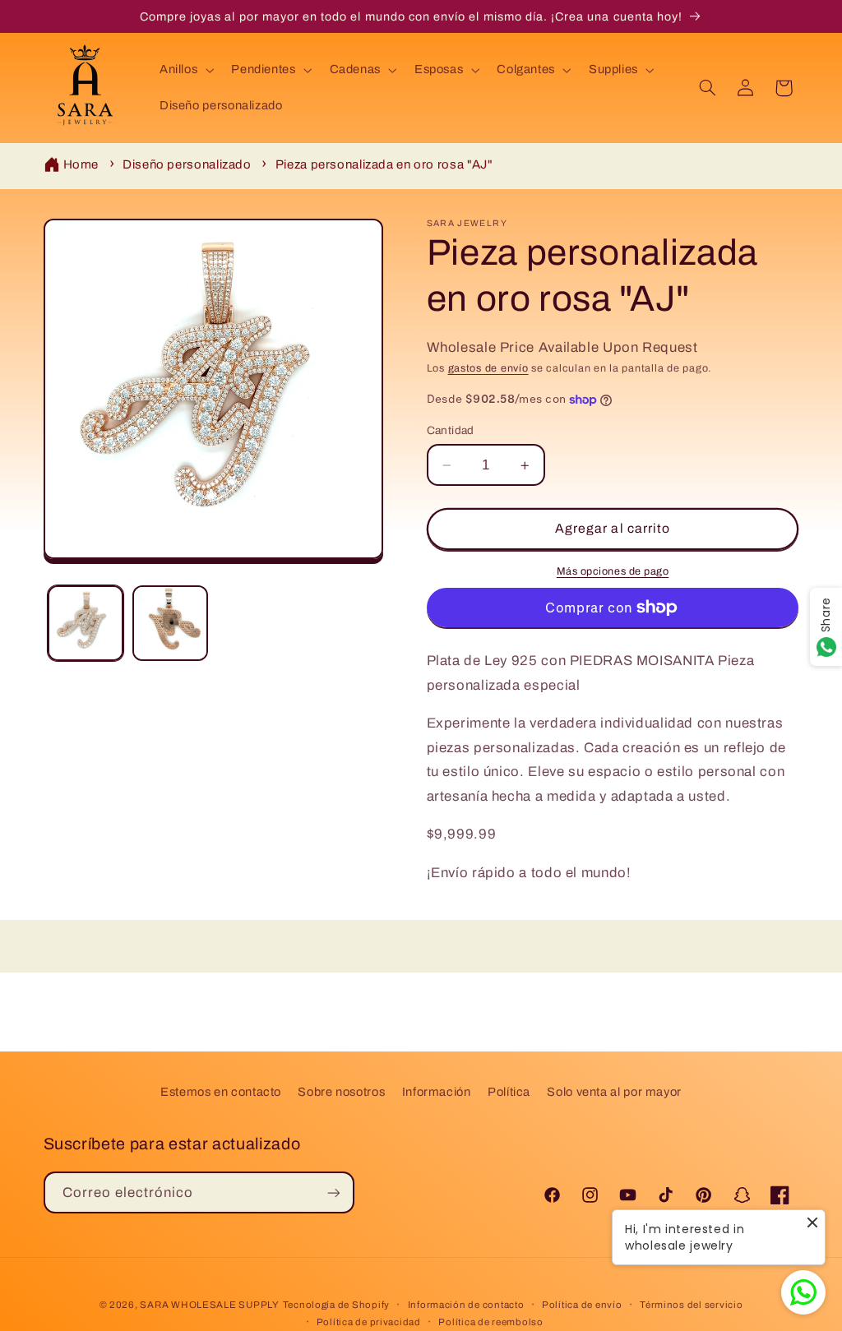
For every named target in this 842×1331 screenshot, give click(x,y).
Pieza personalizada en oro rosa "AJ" (384, 164)
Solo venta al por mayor (614, 1091)
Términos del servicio (691, 1305)
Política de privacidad (369, 1322)
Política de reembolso (490, 1322)
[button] (184, 70)
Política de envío (582, 1305)
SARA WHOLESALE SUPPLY (209, 1305)
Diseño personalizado (187, 164)
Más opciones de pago (613, 571)
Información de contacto (466, 1305)
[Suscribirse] (333, 1192)
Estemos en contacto (220, 1091)
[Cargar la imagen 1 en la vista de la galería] (85, 623)
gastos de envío (488, 368)
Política (509, 1091)
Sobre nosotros (341, 1091)
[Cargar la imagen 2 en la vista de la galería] (170, 623)
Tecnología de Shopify (336, 1305)
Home (81, 164)
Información (436, 1091)
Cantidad (450, 430)
